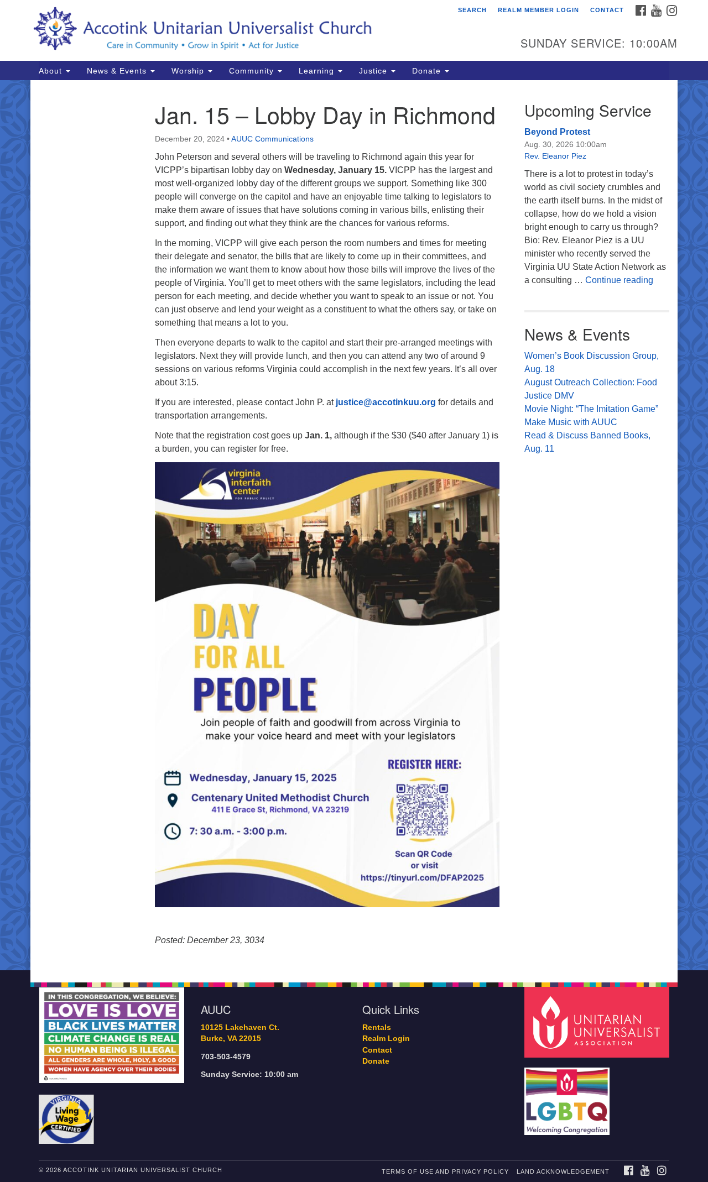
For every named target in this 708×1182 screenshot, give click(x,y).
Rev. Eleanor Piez (555, 155)
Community (253, 70)
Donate (428, 70)
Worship (189, 70)
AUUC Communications (272, 138)
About (52, 70)
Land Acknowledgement (563, 1171)
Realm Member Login (538, 10)
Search (472, 10)
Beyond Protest (557, 132)
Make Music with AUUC (570, 422)
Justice (374, 70)
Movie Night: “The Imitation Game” (591, 409)
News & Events (118, 70)
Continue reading (619, 280)
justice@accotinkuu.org (386, 402)
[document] (354, 525)
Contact (607, 10)
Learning (318, 70)
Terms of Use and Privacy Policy (445, 1171)
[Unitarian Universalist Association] (598, 1021)
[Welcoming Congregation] (568, 1095)
